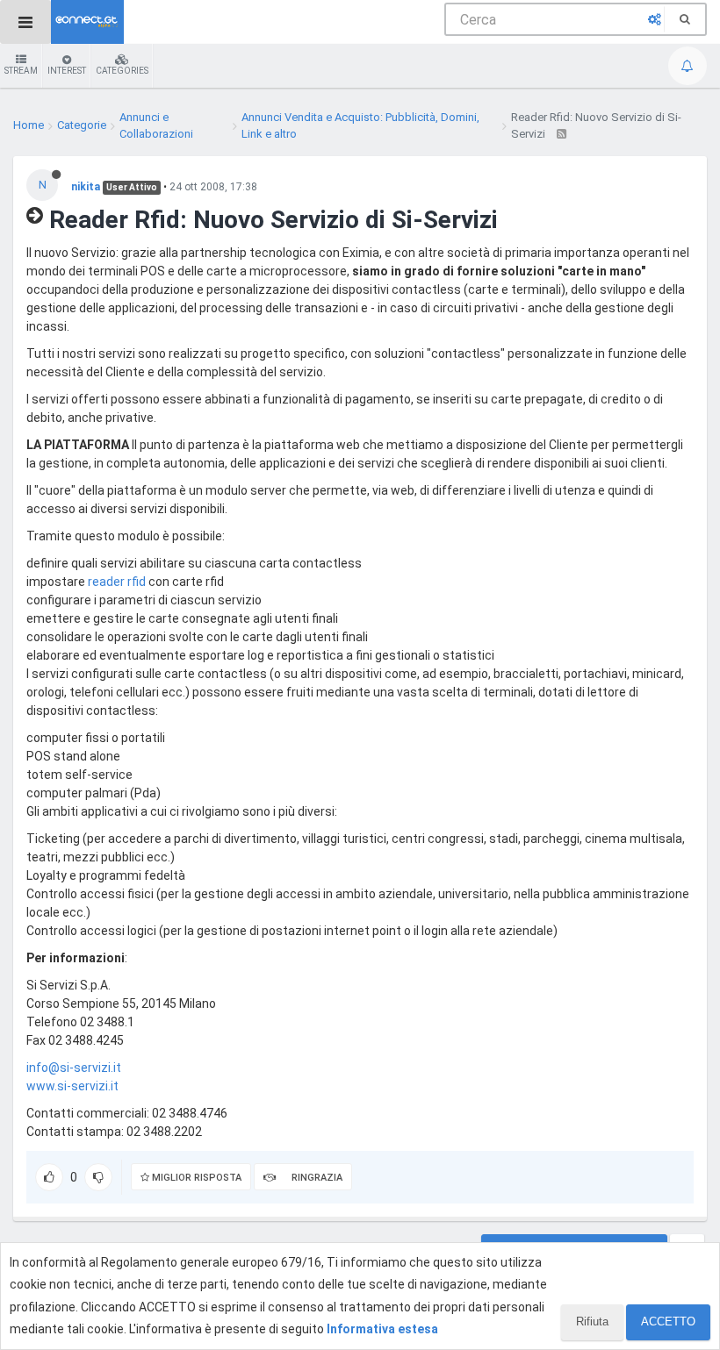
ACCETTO (668, 1321)
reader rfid (117, 582)
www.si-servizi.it (72, 1086)
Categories (122, 70)
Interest (66, 70)
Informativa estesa (382, 1329)
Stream (21, 70)
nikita (85, 187)
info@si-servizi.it (73, 1068)
